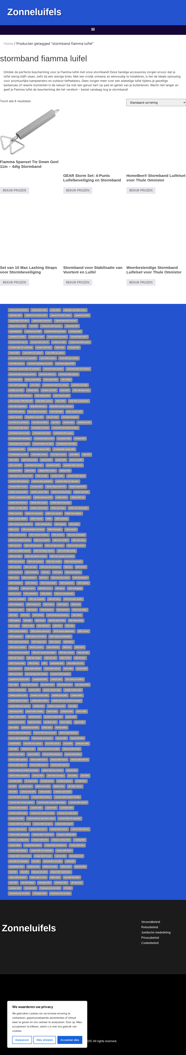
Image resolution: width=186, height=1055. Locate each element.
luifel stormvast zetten (60, 578)
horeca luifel (81, 711)
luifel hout (25, 615)
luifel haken (77, 615)
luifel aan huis (83, 653)
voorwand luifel (75, 331)
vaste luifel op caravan (55, 353)
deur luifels (72, 776)
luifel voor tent (15, 545)
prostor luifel (61, 460)
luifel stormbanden (80, 578)
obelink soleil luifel (81, 492)
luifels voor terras (58, 508)
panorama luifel (15, 471)
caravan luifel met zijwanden (69, 818)
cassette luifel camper (18, 808)
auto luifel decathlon (71, 877)
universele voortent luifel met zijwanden (24, 369)
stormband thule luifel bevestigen (65, 428)
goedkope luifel (50, 722)
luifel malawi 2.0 (33, 604)
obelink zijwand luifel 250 (55, 486)
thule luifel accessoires (37, 412)
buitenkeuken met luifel (52, 861)
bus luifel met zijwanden (19, 861)
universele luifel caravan (69, 374)
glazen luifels (65, 722)
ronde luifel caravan (39, 454)
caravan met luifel (16, 818)
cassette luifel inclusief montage (67, 797)
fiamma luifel (61, 738)
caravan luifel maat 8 (17, 829)
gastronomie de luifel (30, 727)
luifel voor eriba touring (66, 551)
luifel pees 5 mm (45, 588)
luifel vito (68, 567)
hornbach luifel (66, 711)
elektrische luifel (28, 749)
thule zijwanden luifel (81, 390)
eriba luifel (13, 749)
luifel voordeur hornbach (39, 535)
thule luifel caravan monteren (61, 406)
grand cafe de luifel (17, 722)
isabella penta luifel (59, 695)
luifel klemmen (62, 610)
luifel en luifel (28, 626)
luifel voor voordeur (61, 540)
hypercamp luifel (16, 711)
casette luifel (51, 808)
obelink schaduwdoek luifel (20, 497)
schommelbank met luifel (43, 444)
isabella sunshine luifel (18, 695)
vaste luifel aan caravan (69, 358)
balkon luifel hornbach (18, 877)
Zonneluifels (34, 12)
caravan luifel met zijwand (19, 824)
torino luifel (65, 390)
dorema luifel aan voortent (52, 770)
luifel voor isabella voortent (20, 551)
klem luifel (13, 685)
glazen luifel (79, 722)
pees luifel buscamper (34, 465)
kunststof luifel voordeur (60, 674)
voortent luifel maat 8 (79, 337)
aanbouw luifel (15, 888)
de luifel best (81, 781)
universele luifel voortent (53, 369)
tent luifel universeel (70, 417)
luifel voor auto (30, 567)
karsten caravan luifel (52, 690)
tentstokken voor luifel (34, 417)
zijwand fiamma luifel (17, 326)
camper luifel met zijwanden (41, 850)
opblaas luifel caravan (47, 471)
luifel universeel (15, 572)
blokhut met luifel (50, 867)
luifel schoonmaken (48, 583)
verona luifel (14, 353)
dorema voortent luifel (71, 749)
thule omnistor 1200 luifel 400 (21, 401)
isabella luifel (39, 706)
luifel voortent (71, 529)
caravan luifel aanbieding (19, 834)
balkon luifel (55, 877)
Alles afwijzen (44, 1039)
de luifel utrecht (47, 781)
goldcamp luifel (34, 722)
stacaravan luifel (64, 438)
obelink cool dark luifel (18, 508)
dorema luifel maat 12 (18, 765)
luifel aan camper (34, 658)
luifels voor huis (15, 513)
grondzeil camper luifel (53, 717)
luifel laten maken (16, 610)
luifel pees (60, 588)
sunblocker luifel (84, 422)
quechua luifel (46, 460)
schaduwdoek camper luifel (64, 449)
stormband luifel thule (41, 433)
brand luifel (70, 861)
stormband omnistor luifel (19, 433)
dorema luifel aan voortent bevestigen (24, 770)
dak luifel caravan (75, 786)
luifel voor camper (54, 561)
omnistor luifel (36, 486)
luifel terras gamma (73, 572)
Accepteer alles (69, 1039)
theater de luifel (15, 417)
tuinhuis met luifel (16, 390)
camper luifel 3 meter (43, 856)
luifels (49, 519)
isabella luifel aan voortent (19, 706)
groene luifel (71, 717)
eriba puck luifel (82, 743)
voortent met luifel (36, 337)
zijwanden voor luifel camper (75, 310)
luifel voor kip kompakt (54, 545)
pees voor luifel (15, 465)
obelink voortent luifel (39, 492)
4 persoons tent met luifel (19, 893)
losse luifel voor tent (75, 663)
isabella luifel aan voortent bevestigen (66, 701)
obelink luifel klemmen (18, 503)
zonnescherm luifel (39, 310)
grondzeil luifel (34, 717)
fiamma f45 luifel (77, 738)
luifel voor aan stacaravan (50, 567)
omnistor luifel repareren (19, 481)
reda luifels (74, 454)
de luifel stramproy (65, 781)
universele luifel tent (47, 374)
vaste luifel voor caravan (32, 353)
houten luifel (52, 711)
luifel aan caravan (16, 658)
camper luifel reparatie (18, 850)
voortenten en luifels (17, 337)
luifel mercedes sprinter (73, 599)
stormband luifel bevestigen (20, 438)
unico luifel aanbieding (18, 385)
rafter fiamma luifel (29, 460)
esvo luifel (68, 743)
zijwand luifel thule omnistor (65, 321)
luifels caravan (36, 519)
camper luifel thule (77, 845)
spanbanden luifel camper (19, 444)
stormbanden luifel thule (19, 428)
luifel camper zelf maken (36, 636)
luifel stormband (16, 583)
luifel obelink (46, 594)
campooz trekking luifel (66, 834)
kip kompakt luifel (64, 685)
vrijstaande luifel (72, 326)
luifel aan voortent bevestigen (44, 653)
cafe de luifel (60, 856)
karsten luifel (34, 690)
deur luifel (85, 776)
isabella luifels (77, 695)
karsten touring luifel (17, 690)
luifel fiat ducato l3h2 (57, 620)
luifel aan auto (50, 658)
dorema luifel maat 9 (38, 760)
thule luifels (60, 401)
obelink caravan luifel (39, 508)
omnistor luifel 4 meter (18, 486)
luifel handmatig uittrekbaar (58, 615)
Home (8, 44)
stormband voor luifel (40, 428)
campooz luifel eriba (40, 840)
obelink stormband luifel (61, 492)
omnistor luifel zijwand (76, 476)
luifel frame (40, 620)
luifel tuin (45, 572)
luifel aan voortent (66, 653)
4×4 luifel (67, 888)
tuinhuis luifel (32, 390)
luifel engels (14, 626)
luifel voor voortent (42, 540)
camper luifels (15, 845)
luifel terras (14, 578)
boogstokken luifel (16, 867)
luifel (44, 663)
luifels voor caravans (34, 513)
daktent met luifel (42, 786)
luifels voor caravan (53, 513)
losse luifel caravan (52, 668)
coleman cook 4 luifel (63, 792)
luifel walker (74, 524)
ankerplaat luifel (44, 883)
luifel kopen (32, 610)
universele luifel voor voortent (78, 369)
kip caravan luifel (82, 685)
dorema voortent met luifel (49, 749)
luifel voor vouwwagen (76, 535)
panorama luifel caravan (73, 465)
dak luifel (13, 792)
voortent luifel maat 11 (39, 342)
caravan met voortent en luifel (42, 813)
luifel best (67, 647)
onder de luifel (42, 476)
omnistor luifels (57, 476)
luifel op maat (15, 594)
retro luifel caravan (58, 454)
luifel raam (13, 588)
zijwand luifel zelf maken (19, 321)
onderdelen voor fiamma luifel (21, 476)
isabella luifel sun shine (18, 701)
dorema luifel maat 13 (79, 760)
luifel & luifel (33, 663)
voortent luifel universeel (57, 337)
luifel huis (13, 615)
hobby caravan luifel (17, 717)
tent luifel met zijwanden (19, 422)
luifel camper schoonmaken (60, 636)
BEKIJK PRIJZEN (14, 190)
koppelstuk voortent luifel (19, 679)
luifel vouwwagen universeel (33, 529)
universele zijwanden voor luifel (40, 363)
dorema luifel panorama (52, 754)
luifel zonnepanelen (43, 524)
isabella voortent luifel (73, 690)
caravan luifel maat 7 (38, 829)
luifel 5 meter (65, 658)
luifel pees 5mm (28, 588)
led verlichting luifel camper (36, 674)
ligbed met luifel (15, 674)
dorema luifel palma (73, 754)
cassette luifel (36, 808)
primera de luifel (76, 460)
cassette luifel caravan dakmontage (51, 802)
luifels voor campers (73, 513)
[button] (93, 29)
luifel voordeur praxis (17, 535)
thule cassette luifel (74, 412)
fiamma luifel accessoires (42, 738)
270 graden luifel (40, 893)
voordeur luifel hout (44, 347)
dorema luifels (33, 754)
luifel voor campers (35, 561)
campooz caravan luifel (61, 840)
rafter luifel (14, 460)
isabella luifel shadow (40, 701)
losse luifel (68, 668)
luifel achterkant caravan (19, 653)
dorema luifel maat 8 (59, 760)
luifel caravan (83, 631)
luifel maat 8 (62, 604)
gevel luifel (14, 727)
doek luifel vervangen (56, 776)
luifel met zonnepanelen (64, 594)
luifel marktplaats (16, 604)
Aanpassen (22, 1039)
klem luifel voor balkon (74, 679)
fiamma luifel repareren (68, 733)
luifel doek (57, 626)
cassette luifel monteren (41, 797)
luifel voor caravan (16, 561)
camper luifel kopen (64, 850)
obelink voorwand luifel (18, 492)
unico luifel (35, 385)
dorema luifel (72, 770)
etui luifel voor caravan (32, 743)
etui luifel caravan (52, 743)
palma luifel (30, 471)
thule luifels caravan (44, 401)
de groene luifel (26, 786)
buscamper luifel (76, 856)
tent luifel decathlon (40, 422)
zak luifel (33, 326)
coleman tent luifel (28, 792)
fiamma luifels (61, 727)
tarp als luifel (68, 422)
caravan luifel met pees (43, 824)
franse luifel (47, 727)
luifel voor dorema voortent (36, 556)
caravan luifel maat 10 (80, 829)
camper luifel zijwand (33, 845)
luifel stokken (31, 583)
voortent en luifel (59, 342)
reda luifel (86, 454)
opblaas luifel (65, 471)
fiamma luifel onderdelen (19, 738)
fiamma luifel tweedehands (20, 733)
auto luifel (13, 883)
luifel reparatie (83, 583)
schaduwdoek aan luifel (18, 454)
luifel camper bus (38, 642)
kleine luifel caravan (29, 685)
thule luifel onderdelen (18, 406)
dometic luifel (38, 776)
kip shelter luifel (47, 685)
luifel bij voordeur (36, 647)
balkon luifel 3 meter (38, 877)
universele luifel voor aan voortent (22, 374)
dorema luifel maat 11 (39, 765)
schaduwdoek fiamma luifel (39, 449)
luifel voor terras (79, 540)
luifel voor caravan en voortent (62, 556)
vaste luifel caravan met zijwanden (23, 358)
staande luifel (80, 438)
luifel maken (48, 604)
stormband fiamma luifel (44, 438)
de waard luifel (31, 781)
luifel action (79, 647)
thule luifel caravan (17, 412)
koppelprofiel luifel (40, 679)
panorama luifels (53, 465)
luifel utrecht (81, 567)
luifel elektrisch (43, 626)
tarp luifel (55, 422)
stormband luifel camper (63, 433)
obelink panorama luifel (43, 497)
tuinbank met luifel (49, 390)
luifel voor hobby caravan (44, 551)
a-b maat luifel (30, 888)
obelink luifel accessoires (60, 503)
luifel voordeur (58, 535)
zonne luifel (55, 310)
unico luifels (66, 379)
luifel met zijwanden (17, 599)
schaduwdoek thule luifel (66, 444)
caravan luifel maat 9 (64, 824)
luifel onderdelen (31, 594)
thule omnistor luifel (61, 396)
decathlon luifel (15, 781)
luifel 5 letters (80, 658)
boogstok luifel (33, 867)
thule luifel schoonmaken (79, 401)
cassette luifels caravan (19, 797)
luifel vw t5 (14, 529)
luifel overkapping (75, 588)
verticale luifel (74, 347)
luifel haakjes (14, 620)
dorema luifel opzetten (18, 760)
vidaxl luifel (60, 347)
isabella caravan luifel (56, 706)
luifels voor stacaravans (78, 508)
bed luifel (13, 872)
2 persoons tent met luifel (60, 893)
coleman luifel (45, 792)
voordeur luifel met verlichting (21, 347)
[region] (47, 1024)
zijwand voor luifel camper (61, 315)
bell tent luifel (80, 867)
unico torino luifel (50, 379)
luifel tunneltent (31, 572)
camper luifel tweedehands (55, 845)
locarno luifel (81, 668)
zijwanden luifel (15, 315)
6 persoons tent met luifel (50, 888)
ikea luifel (72, 706)
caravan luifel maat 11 (59, 829)
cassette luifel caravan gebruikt (21, 802)
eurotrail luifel (15, 743)
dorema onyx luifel (16, 754)
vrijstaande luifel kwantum (51, 326)
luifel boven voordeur (17, 647)
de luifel (12, 786)
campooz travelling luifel (19, 840)
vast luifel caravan (16, 363)
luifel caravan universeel (40, 631)
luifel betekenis (53, 647)
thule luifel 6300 (56, 412)
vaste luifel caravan (48, 358)
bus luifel (36, 861)
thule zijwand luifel (43, 396)
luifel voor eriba (15, 556)
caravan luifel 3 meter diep (43, 834)
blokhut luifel (66, 867)
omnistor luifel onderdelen (42, 481)
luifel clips (70, 626)
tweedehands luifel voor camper (56, 385)
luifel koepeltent (47, 610)
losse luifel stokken (33, 668)
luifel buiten (68, 642)
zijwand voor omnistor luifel (36, 315)
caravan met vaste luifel (67, 813)
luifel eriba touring (76, 620)
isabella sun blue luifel (39, 695)
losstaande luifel (57, 663)
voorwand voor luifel (33, 331)
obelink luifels (61, 497)
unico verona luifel (33, 379)
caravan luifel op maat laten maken (41, 818)
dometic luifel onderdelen (19, 776)
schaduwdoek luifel (17, 449)
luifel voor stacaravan (33, 545)
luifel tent (43, 578)
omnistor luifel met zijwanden (67, 481)
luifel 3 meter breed (17, 663)
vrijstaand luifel (15, 331)
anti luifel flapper (28, 883)
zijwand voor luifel (82, 315)
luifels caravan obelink (18, 519)
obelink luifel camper (38, 503)
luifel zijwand (60, 524)
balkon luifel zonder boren (60, 872)
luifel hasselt (38, 615)
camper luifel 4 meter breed (20, 856)
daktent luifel (59, 786)
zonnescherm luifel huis (18, 310)
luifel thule (57, 572)
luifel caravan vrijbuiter (18, 631)
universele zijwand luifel (65, 363)
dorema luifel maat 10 (60, 765)
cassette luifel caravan (78, 802)
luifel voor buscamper (73, 561)
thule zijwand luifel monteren (20, 396)
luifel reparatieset (66, 583)
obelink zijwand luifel (77, 486)
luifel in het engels (80, 610)
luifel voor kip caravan (76, 545)
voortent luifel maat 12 (18, 342)
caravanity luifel (66, 808)
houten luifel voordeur (35, 711)
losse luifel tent (15, 668)
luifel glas (27, 620)
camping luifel (79, 840)
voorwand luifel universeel (55, 331)
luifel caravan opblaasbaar (64, 631)
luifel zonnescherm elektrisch (21, 524)
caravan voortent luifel (18, 813)
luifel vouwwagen (54, 529)
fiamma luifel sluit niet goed (45, 733)
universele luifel (15, 379)
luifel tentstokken (29, 578)
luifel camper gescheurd (19, 642)
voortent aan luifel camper (80, 342)
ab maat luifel (77, 883)
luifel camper (55, 642)
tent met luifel (52, 417)
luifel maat (76, 604)
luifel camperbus (16, 636)
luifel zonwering (61, 519)
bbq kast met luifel (39, 872)
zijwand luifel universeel (42, 321)
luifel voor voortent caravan (20, 540)
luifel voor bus (15, 567)
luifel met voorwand (36, 599)
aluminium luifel (61, 883)
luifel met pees (54, 599)
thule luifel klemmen (38, 406)
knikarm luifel (56, 679)
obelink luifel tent (77, 497)
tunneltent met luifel (79, 385)
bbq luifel (24, 872)
